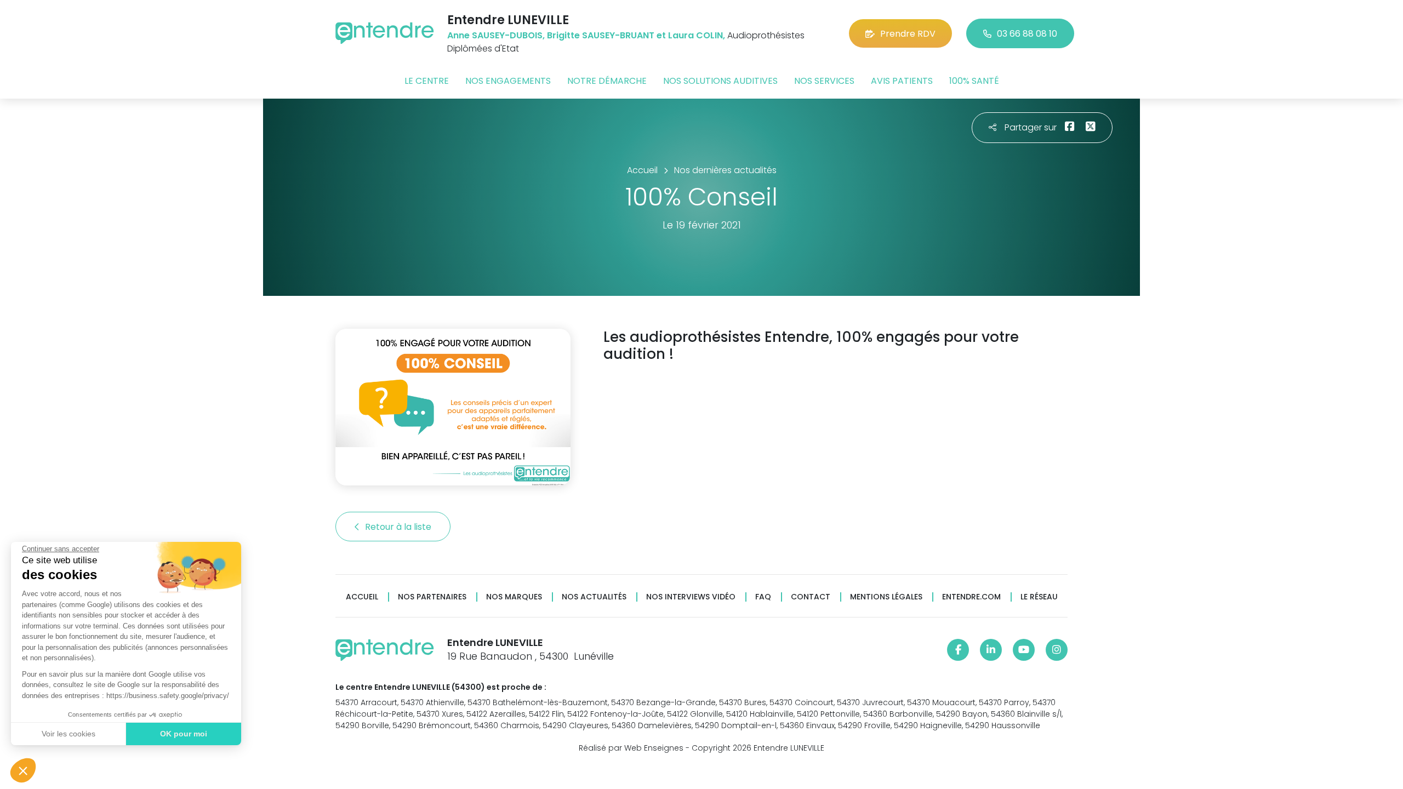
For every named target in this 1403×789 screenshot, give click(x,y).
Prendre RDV (908, 33)
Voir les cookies (68, 733)
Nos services (824, 81)
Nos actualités (594, 597)
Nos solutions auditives (720, 81)
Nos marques (514, 597)
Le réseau (1039, 597)
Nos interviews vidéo (690, 597)
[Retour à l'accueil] (384, 33)
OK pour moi (183, 733)
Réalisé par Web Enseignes (631, 747)
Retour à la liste (399, 527)
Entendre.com (971, 597)
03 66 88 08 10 (1027, 33)
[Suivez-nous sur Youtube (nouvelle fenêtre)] (1024, 650)
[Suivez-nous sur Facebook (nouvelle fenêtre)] (958, 650)
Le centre (426, 81)
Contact (810, 597)
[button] (23, 770)
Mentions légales (886, 597)
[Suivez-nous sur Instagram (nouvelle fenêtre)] (1057, 650)
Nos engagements (508, 81)
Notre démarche (607, 81)
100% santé (974, 81)
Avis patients (902, 81)
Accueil (362, 597)
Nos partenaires (432, 597)
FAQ (763, 597)
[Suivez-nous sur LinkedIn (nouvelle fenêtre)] (991, 650)
